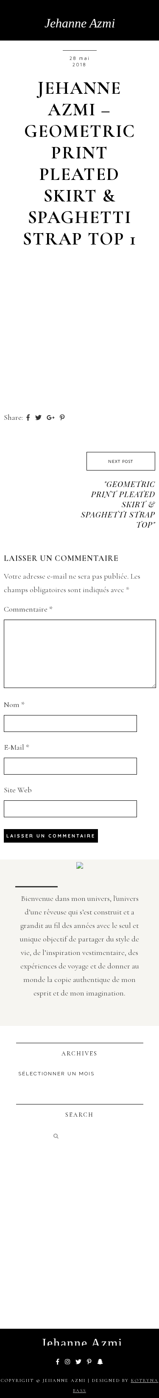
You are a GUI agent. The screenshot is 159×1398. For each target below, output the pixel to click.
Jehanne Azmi (80, 23)
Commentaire (28, 609)
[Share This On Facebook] (29, 417)
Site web (18, 790)
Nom (14, 704)
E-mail (16, 747)
